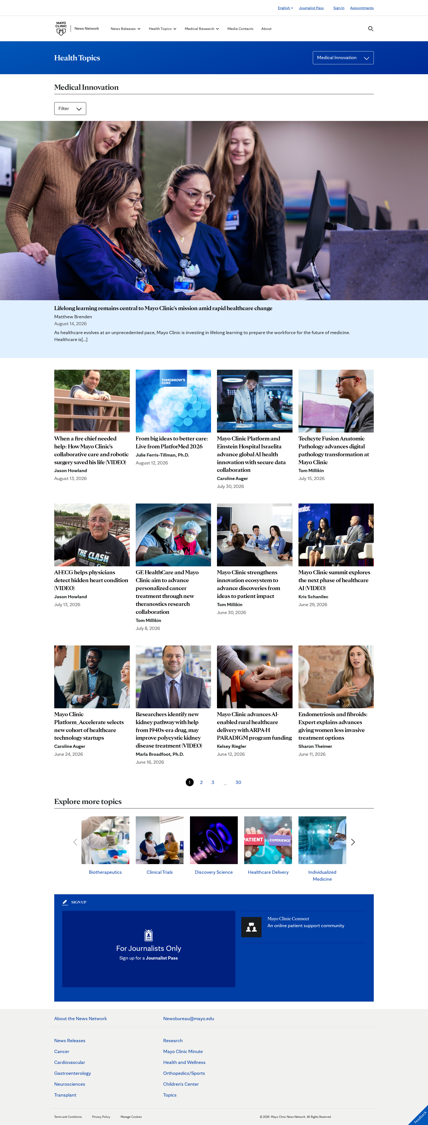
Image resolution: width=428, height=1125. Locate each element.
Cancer (61, 1051)
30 (238, 782)
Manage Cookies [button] (131, 1117)
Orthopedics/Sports (184, 1073)
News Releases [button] (123, 28)
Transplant (65, 1095)
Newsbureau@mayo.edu (188, 1018)
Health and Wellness (184, 1062)
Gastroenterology (72, 1073)
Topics (170, 1095)
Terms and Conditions (68, 1117)
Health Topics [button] (160, 28)
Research (173, 1040)
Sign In (338, 7)
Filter (64, 108)
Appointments (362, 7)
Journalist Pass (311, 7)
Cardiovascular (69, 1062)
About (266, 28)
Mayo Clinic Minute (183, 1051)
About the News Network (80, 1018)
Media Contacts (240, 28)
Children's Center (181, 1084)
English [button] (284, 7)
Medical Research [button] (200, 28)
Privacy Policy (101, 1117)
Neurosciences (69, 1084)
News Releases (69, 1040)
